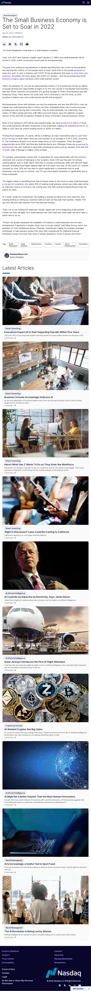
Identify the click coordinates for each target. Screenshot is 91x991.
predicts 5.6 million (69, 123)
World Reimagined (10, 15)
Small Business (24, 245)
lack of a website (16, 184)
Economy (48, 244)
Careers (58, 244)
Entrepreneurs (36, 244)
